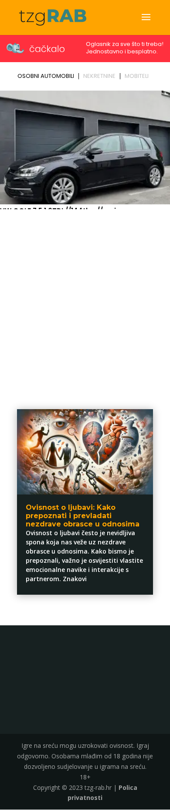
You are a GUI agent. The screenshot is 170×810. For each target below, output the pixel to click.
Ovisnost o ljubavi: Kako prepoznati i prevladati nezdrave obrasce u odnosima (82, 515)
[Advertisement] (85, 302)
